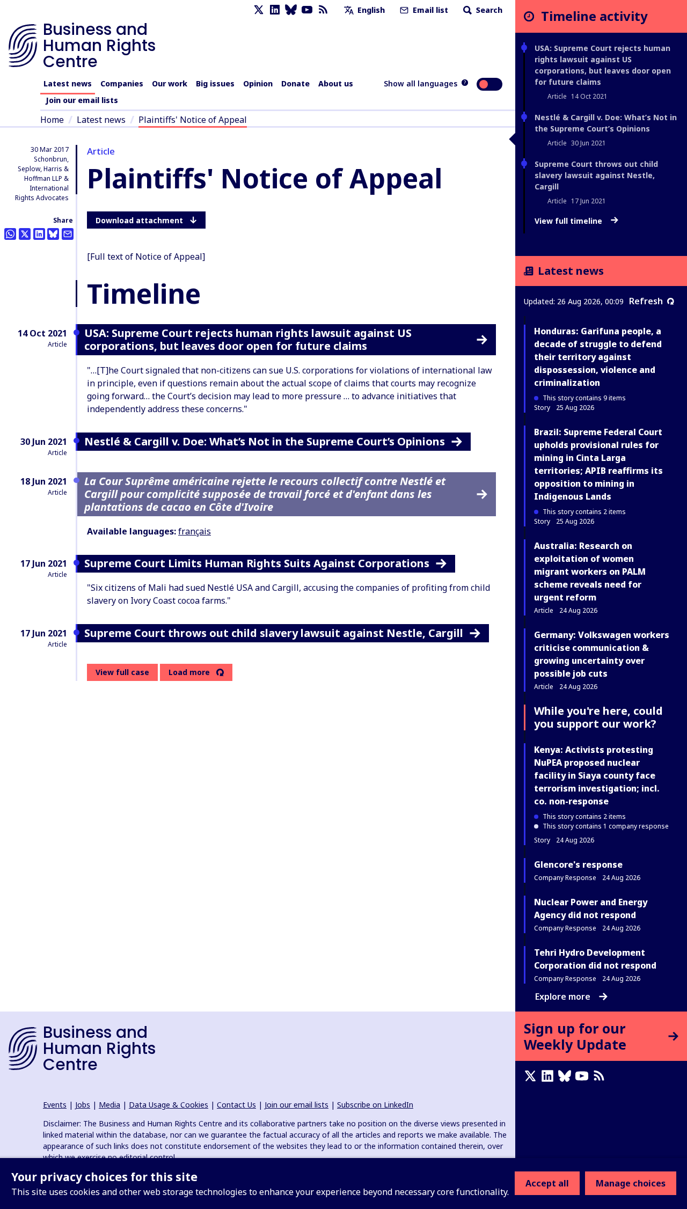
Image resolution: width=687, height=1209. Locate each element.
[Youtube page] (307, 10)
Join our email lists (82, 100)
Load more (189, 672)
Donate (295, 83)
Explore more (562, 996)
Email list (429, 10)
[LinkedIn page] (274, 10)
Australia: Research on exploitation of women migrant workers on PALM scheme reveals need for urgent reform (590, 571)
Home (52, 120)
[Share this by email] (68, 234)
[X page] (258, 10)
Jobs (82, 1105)
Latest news (67, 83)
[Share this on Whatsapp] (10, 234)
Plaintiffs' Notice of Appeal (192, 120)
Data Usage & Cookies (168, 1105)
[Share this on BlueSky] (53, 234)
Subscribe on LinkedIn (375, 1105)
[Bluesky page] (290, 10)
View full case (122, 672)
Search (488, 10)
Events (55, 1105)
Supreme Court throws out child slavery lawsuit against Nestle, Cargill (596, 175)
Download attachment (139, 220)
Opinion (258, 83)
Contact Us (236, 1105)
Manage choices (631, 1183)
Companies (121, 83)
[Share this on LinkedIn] (39, 234)
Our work (169, 83)
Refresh (646, 301)
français (194, 531)
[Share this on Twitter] (25, 234)
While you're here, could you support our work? (598, 717)
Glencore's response (578, 864)
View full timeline (569, 221)
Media (109, 1105)
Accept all (547, 1183)
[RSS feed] (323, 10)
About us (335, 83)
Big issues (215, 83)
